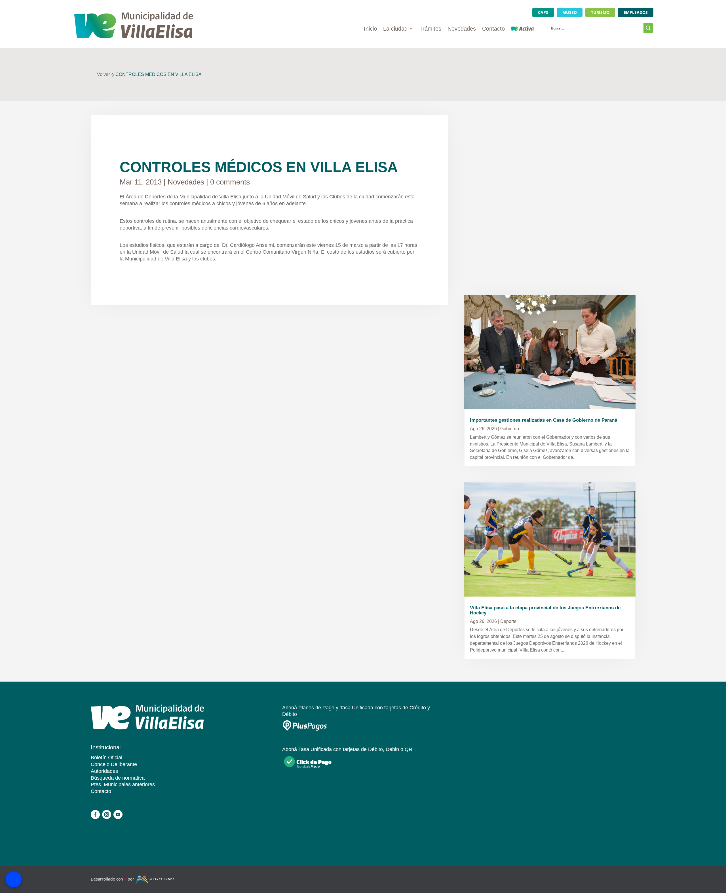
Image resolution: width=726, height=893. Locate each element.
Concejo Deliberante (114, 764)
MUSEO (569, 12)
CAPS (543, 12)
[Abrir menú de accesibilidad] (14, 879)
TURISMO (600, 12)
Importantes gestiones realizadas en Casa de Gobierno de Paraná (543, 420)
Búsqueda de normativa (118, 778)
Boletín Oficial (106, 757)
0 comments (230, 182)
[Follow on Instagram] (106, 814)
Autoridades (104, 771)
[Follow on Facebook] (95, 814)
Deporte (508, 621)
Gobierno (509, 428)
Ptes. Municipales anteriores (123, 784)
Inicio (370, 29)
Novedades (462, 29)
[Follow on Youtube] (118, 814)
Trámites (430, 29)
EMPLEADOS (636, 12)
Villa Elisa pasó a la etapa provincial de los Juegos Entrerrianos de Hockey (545, 610)
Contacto (493, 29)
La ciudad (395, 29)
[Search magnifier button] (648, 28)
